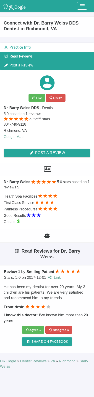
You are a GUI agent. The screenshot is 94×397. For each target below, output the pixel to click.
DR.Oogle (8, 361)
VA (53, 361)
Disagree (61, 330)
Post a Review (49, 153)
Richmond (67, 361)
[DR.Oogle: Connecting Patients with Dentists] (14, 5)
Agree (35, 330)
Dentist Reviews (33, 361)
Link (57, 277)
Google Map (14, 137)
